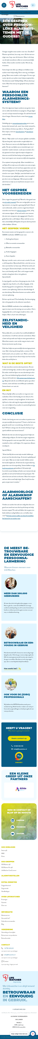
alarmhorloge (20, 132)
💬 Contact (4, 961)
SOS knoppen (7, 862)
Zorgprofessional (6, 885)
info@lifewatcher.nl (9, 955)
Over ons (4, 905)
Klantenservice (5, 915)
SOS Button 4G (6, 864)
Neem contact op (19, 738)
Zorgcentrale (4, 888)
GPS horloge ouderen (17, 1037)
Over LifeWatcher (10, 897)
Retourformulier (5, 938)
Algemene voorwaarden (19, 1016)
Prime (3, 856)
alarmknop (29, 132)
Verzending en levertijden (8, 932)
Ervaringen (4, 899)
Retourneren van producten (9, 935)
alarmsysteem (21, 211)
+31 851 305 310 (9, 948)
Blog (2, 924)
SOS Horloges (8, 847)
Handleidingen (5, 891)
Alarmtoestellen (10, 876)
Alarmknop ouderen (28, 1037)
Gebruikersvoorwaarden (8, 921)
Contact (5, 945)
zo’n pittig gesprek (10, 202)
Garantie (3, 902)
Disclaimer (19, 1019)
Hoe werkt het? (10, 669)
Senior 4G (4, 850)
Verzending (7, 930)
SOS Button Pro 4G (7, 867)
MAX (2, 853)
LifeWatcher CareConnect (8, 870)
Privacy (19, 1022)
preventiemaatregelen (19, 123)
